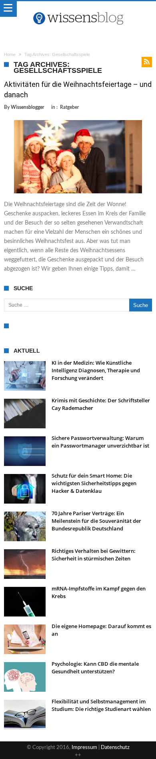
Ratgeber (69, 107)
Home (10, 54)
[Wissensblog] (78, 9)
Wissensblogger (27, 107)
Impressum (84, 747)
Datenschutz (115, 747)
